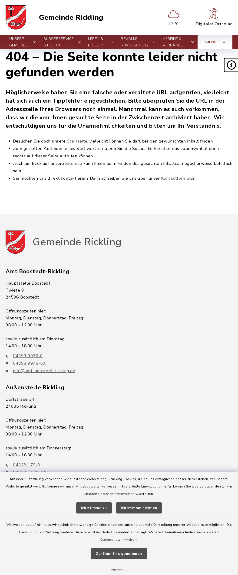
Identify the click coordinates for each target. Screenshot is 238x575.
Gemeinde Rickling (71, 17)
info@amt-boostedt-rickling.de (44, 371)
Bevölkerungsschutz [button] (135, 42)
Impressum (119, 569)
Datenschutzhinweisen (116, 494)
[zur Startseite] (16, 17)
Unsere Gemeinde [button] (18, 42)
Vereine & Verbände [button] (173, 42)
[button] (231, 65)
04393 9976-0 (28, 356)
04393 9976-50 (29, 363)
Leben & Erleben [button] (96, 42)
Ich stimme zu (94, 507)
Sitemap (73, 163)
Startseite (77, 141)
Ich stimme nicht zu (139, 507)
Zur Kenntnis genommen (119, 553)
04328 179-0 (26, 465)
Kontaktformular (178, 178)
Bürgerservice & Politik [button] (58, 42)
